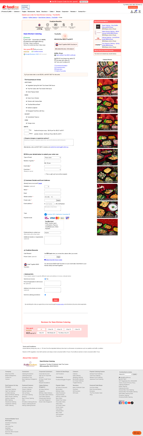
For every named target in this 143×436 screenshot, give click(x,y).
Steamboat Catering (10, 402)
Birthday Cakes (60, 391)
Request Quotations (44, 382)
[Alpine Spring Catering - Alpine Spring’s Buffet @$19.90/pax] (98, 34)
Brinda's (24, 396)
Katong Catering (26, 391)
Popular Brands (60, 394)
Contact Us (8, 377)
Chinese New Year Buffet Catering (128, 391)
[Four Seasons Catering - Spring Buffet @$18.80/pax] (98, 46)
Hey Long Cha (9, 426)
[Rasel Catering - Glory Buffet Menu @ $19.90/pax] (98, 28)
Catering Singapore (124, 384)
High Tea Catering (10, 391)
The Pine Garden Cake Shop (96, 393)
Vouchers (44, 11)
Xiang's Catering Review (29, 403)
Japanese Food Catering (96, 379)
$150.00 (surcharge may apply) (65, 58)
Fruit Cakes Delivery (44, 396)
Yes (47, 279)
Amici (23, 400)
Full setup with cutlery (62, 60)
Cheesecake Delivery (45, 398)
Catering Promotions (27, 373)
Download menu (60, 67)
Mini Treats (59, 412)
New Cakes (59, 398)
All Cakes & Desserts (61, 387)
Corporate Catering (10, 389)
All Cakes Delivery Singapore (44, 390)
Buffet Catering (33, 17)
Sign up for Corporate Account (45, 376)
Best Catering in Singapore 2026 (29, 380)
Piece (31, 133)
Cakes (52, 11)
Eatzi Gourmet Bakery (95, 389)
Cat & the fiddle (94, 387)
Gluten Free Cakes (61, 400)
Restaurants (31, 11)
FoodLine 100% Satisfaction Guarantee (58, 214)
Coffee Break (9, 430)
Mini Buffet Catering (78, 379)
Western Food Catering (96, 377)
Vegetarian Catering (10, 403)
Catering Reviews (27, 375)
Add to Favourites (61, 71)
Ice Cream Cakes (60, 405)
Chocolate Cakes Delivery (46, 394)
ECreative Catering (27, 387)
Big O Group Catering (28, 398)
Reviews (73, 11)
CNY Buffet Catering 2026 (126, 393)
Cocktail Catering (10, 393)
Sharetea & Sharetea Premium (11, 423)
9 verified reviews (38, 51)
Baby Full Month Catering (12, 394)
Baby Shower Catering (11, 396)
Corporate (65, 11)
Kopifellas (8, 428)
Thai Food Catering (95, 375)
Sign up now (83, 1)
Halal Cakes (59, 403)
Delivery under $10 (61, 396)
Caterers (16, 11)
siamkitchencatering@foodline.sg (34, 41)
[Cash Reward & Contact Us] (82, 11)
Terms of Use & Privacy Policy (127, 382)
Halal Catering (76, 375)
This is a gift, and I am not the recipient (56, 174)
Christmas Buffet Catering (126, 397)
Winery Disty (8, 433)
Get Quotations (133, 7)
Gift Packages (60, 414)
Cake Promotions (60, 393)
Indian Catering (9, 405)
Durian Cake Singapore (45, 402)
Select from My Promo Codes (54, 259)
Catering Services (124, 388)
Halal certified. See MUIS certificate (65, 55)
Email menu (59, 69)
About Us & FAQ (9, 373)
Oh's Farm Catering (27, 394)
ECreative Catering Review (29, 402)
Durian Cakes (59, 407)
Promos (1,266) (7, 11)
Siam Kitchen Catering (33, 34)
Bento (38, 11)
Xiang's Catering (26, 389)
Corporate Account (44, 373)
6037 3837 (35, 39)
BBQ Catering (9, 400)
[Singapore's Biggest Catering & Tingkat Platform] (9, 9)
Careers (7, 379)
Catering (25, 17)
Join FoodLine (60, 373)
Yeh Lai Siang (25, 393)
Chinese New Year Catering (126, 390)
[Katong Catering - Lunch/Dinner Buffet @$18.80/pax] (98, 40)
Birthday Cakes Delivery (45, 393)
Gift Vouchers (76, 391)
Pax (30, 130)
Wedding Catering (78, 377)
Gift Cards (75, 393)
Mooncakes (59, 389)
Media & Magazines (10, 375)
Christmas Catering (124, 395)
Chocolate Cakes (60, 402)
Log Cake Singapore (44, 400)
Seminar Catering (10, 398)
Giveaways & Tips (27, 377)
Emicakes (92, 391)
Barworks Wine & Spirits (11, 431)
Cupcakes (58, 416)
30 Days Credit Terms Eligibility (45, 380)
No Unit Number (60, 203)
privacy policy (60, 304)
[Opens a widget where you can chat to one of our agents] (136, 433)
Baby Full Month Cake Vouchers (79, 388)
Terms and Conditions (62, 62)
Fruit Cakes (59, 409)
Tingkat (24, 11)
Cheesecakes (60, 410)
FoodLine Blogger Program (63, 379)
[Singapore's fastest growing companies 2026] (24, 9)
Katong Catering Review (28, 405)
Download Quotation (61, 65)
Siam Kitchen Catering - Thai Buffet (48, 17)
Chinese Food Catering (96, 373)
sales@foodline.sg (125, 377)
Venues (58, 11)
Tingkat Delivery (77, 382)
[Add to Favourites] (64, 35)
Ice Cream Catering (78, 381)
